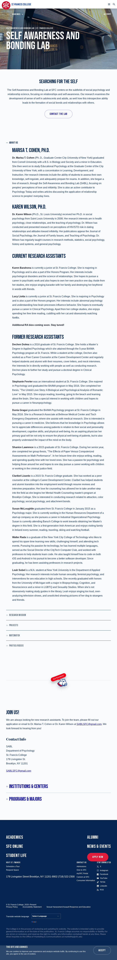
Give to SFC (82, 870)
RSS (102, 890)
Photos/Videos (16, 645)
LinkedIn (103, 886)
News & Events (99, 846)
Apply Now (97, 857)
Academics (16, 14)
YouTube (103, 878)
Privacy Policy (12, 907)
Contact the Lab (58, 114)
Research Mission (17, 615)
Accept (102, 950)
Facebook (104, 874)
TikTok (102, 882)
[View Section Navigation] (8, 14)
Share (108, 14)
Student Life (16, 855)
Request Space (12, 870)
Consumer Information (86, 880)
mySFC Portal (82, 873)
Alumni (92, 837)
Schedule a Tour (13, 866)
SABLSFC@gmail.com (89, 724)
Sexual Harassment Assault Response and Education (68, 907)
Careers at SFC (83, 877)
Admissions (81, 866)
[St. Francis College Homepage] (16, 4)
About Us (13, 142)
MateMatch (14, 635)
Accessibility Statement (32, 907)
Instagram (104, 870)
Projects (13, 625)
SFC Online (14, 846)
